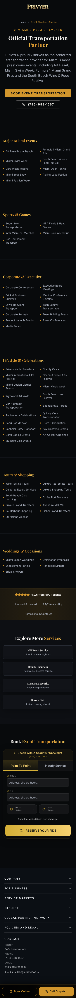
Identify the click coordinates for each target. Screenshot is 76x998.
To (11, 791)
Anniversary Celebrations (21, 415)
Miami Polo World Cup (56, 233)
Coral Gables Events (18, 434)
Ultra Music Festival (17, 168)
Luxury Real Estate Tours (58, 483)
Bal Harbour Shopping (19, 510)
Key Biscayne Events (55, 428)
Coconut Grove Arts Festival (55, 376)
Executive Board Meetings (53, 287)
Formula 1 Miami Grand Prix (56, 151)
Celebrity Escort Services (21, 489)
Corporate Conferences (20, 287)
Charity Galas (51, 369)
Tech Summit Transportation (51, 306)
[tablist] (38, 765)
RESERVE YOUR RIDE (41, 830)
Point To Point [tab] (21, 765)
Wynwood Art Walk (17, 396)
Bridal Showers (14, 571)
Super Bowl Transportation (14, 225)
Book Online (22, 991)
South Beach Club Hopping (16, 497)
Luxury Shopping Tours (57, 489)
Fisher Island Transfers (56, 510)
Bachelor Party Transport (21, 428)
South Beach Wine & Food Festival (55, 160)
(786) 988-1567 (41, 104)
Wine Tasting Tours (17, 483)
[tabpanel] (38, 795)
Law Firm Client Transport (15, 306)
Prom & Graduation (54, 423)
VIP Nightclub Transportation (14, 405)
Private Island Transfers (20, 505)
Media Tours (13, 326)
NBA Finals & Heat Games (54, 225)
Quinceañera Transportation (51, 415)
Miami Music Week (54, 386)
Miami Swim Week (16, 160)
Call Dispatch (59, 991)
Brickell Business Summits (15, 297)
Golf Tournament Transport (15, 240)
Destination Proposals (56, 559)
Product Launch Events (20, 320)
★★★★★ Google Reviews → (22, 971)
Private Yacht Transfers (20, 369)
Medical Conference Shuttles (55, 297)
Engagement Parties (18, 565)
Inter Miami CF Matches (20, 233)
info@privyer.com (15, 966)
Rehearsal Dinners (53, 565)
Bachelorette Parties (55, 405)
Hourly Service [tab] (55, 765)
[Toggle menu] (6, 8)
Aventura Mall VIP (53, 505)
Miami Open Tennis (54, 168)
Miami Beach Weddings (20, 559)
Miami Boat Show (16, 174)
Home (23, 22)
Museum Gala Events (18, 440)
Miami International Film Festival (20, 376)
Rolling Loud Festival (55, 174)
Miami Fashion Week (18, 180)
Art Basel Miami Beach (19, 151)
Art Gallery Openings (55, 434)
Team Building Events (56, 314)
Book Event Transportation (38, 93)
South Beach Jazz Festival (54, 396)
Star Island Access (17, 516)
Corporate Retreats (17, 314)
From (13, 776)
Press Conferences (54, 320)
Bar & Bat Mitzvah (16, 423)
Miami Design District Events (18, 386)
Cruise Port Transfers (55, 497)
